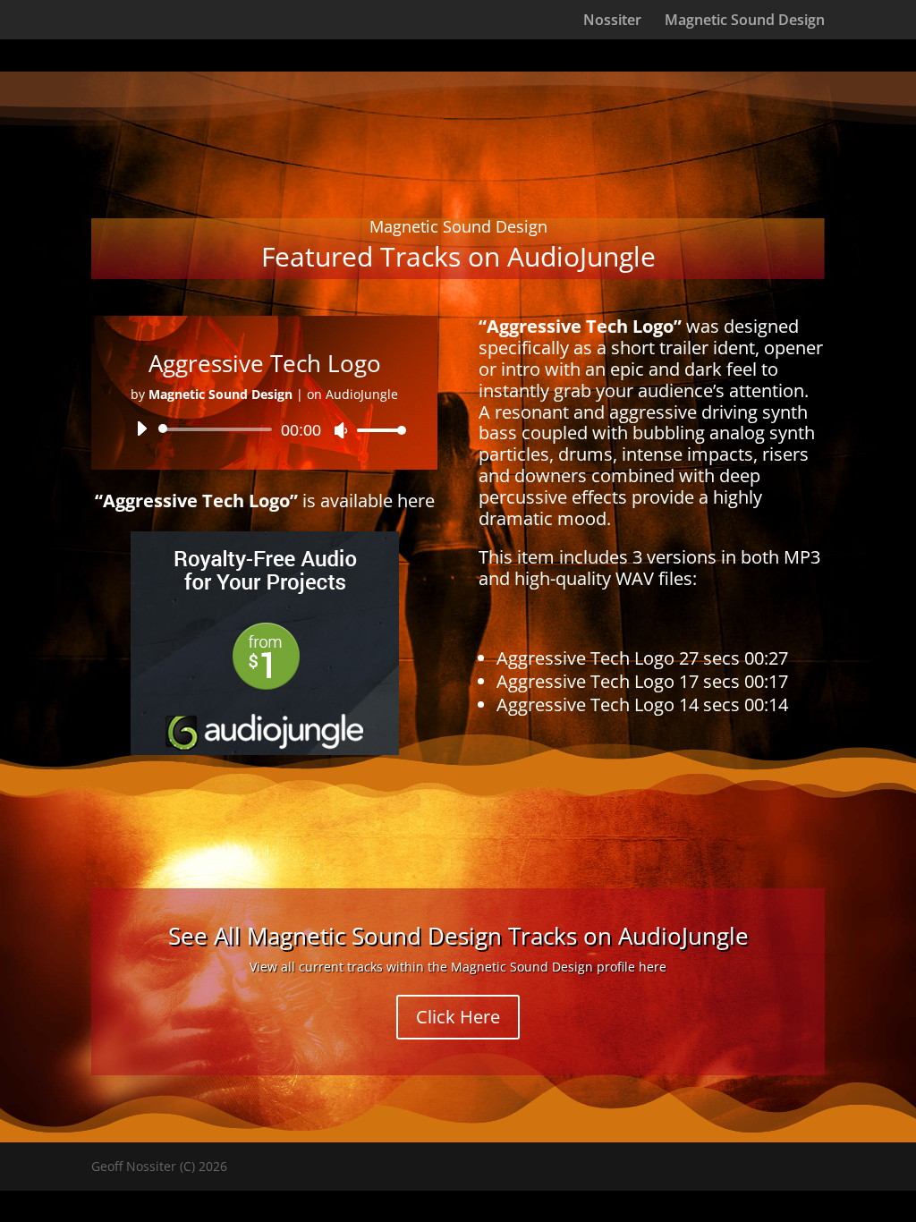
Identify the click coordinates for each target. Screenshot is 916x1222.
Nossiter (612, 21)
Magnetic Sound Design (745, 21)
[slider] (377, 429)
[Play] (141, 428)
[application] (264, 429)
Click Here (458, 1017)
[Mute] (341, 430)
